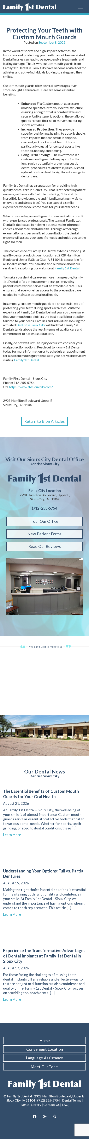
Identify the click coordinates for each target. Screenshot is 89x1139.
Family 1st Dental (67, 268)
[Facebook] (35, 1117)
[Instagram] (44, 1117)
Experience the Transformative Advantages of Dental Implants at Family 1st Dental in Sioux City (44, 956)
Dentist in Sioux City (30, 325)
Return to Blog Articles (44, 421)
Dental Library (31, 1104)
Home (44, 1040)
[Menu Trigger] (80, 5)
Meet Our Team (44, 1066)
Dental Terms (71, 1100)
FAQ (65, 1104)
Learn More (14, 835)
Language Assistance (44, 1057)
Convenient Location (44, 1049)
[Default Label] (54, 1117)
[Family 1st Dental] (29, 7)
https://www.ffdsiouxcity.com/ (31, 387)
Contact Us (51, 1104)
